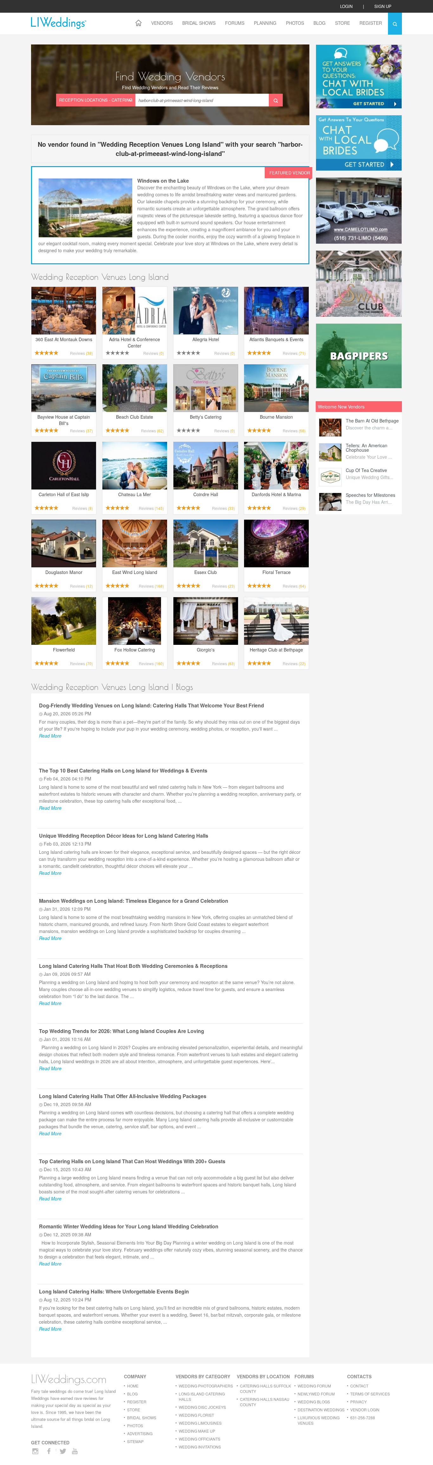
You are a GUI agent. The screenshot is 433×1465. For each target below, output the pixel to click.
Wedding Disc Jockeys (202, 1407)
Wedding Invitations (200, 1446)
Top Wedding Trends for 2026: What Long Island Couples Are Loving (121, 1031)
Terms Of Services (370, 1393)
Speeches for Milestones (370, 495)
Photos (295, 23)
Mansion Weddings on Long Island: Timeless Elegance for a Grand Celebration (133, 900)
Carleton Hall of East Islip (64, 494)
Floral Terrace (276, 572)
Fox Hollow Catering (134, 649)
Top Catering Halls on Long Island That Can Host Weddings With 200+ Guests (132, 1161)
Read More (50, 736)
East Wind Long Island (134, 572)
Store (342, 23)
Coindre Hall (205, 494)
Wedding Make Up (197, 1431)
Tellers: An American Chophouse (366, 447)
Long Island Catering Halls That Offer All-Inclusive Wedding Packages (122, 1096)
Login (346, 6)
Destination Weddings (321, 1409)
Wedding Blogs (314, 1401)
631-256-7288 (362, 1417)
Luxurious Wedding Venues (318, 1420)
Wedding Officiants (199, 1438)
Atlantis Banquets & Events (276, 339)
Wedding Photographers (206, 1385)
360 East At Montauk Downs (64, 339)
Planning (265, 23)
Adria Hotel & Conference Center (134, 342)
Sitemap (135, 1441)
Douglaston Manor (63, 572)
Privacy (358, 1401)
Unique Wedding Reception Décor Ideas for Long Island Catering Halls (123, 835)
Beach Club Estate (134, 417)
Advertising (139, 1433)
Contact (359, 1385)
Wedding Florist (196, 1415)
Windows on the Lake (163, 180)
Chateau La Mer (134, 494)
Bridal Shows (199, 23)
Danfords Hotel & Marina (276, 494)
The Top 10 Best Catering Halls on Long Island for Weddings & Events (123, 770)
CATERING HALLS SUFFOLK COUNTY (265, 1388)
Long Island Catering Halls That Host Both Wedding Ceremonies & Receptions (133, 965)
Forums (234, 23)
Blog (319, 23)
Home (133, 1385)
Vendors (162, 23)
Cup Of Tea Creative (366, 470)
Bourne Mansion (276, 417)
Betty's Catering (206, 417)
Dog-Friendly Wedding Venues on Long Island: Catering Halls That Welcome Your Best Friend (151, 705)
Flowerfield (64, 649)
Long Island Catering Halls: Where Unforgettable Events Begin (114, 1291)
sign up (382, 6)
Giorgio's (206, 649)
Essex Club (205, 572)
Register (370, 23)
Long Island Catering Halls (202, 1396)
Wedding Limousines (200, 1423)
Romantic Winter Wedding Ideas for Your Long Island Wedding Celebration (128, 1226)
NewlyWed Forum (316, 1393)
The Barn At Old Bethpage (372, 420)
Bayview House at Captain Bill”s (63, 420)
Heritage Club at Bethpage (276, 649)
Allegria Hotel (205, 339)
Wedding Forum (314, 1385)
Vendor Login (364, 1409)
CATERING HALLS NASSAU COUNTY (264, 1401)
